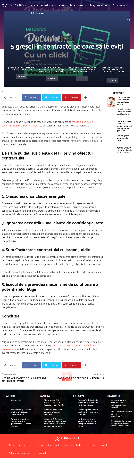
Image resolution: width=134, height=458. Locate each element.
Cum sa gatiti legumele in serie (123, 138)
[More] (85, 97)
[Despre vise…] (5, 404)
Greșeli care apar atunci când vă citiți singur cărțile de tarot (21, 412)
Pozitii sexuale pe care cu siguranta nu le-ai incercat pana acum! (121, 423)
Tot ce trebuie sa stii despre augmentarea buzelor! (124, 101)
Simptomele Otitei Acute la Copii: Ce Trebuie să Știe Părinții (54, 403)
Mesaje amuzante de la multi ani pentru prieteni (24, 380)
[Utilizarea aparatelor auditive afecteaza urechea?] (38, 413)
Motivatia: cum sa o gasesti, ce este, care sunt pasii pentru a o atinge (87, 423)
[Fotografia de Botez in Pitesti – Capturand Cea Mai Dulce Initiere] (72, 404)
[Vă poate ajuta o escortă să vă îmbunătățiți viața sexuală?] (105, 404)
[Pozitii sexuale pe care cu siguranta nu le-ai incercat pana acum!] (105, 424)
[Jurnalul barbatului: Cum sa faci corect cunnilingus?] (105, 415)
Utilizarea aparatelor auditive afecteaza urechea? (53, 412)
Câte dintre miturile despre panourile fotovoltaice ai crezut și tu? (112, 70)
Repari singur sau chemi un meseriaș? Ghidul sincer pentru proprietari (82, 69)
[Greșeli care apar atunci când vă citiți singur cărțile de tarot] (5, 413)
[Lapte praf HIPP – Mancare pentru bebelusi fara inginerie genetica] (111, 126)
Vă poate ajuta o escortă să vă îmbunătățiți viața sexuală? (118, 404)
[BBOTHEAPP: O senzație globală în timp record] (111, 153)
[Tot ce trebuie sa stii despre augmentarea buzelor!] (111, 102)
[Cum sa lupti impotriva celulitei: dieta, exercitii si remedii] (72, 413)
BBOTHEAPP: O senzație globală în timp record (124, 150)
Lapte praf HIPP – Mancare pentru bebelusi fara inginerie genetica (124, 126)
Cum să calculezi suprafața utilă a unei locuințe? (124, 112)
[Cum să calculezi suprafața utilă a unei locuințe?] (111, 114)
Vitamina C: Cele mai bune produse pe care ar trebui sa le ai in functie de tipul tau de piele (55, 423)
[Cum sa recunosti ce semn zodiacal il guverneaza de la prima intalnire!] (5, 423)
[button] (129, 20)
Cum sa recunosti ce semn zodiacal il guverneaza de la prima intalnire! (21, 423)
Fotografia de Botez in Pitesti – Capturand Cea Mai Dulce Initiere (88, 403)
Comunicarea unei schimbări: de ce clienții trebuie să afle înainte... (52, 69)
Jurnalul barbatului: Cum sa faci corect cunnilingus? (121, 414)
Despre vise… (16, 400)
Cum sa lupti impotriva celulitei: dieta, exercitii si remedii (88, 412)
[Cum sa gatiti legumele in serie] (111, 140)
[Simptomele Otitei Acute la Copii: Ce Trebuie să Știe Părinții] (38, 404)
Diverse (67, 38)
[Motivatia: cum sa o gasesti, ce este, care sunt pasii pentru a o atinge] (72, 423)
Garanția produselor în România (80, 378)
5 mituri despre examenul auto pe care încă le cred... (21, 68)
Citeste (21, 76)
